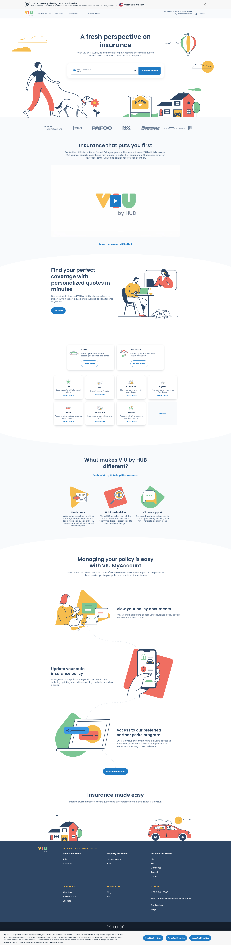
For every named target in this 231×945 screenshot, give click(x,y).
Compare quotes (149, 70)
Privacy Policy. (57, 942)
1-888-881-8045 (185, 14)
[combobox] (104, 71)
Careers (67, 900)
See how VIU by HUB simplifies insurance (115, 475)
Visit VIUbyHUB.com (134, 4)
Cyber (154, 876)
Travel (154, 872)
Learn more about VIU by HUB (115, 244)
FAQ (109, 896)
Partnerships (69, 896)
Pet (153, 863)
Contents (156, 867)
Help (153, 909)
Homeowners (114, 859)
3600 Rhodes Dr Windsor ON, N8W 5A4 (171, 898)
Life (152, 859)
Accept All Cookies (200, 938)
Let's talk (58, 310)
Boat (109, 863)
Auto (65, 859)
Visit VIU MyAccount (115, 771)
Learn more (89, 363)
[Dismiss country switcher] (204, 4)
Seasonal (67, 863)
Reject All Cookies (176, 938)
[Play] (115, 201)
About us (67, 892)
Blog (109, 892)
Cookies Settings (153, 938)
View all (162, 413)
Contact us (157, 905)
